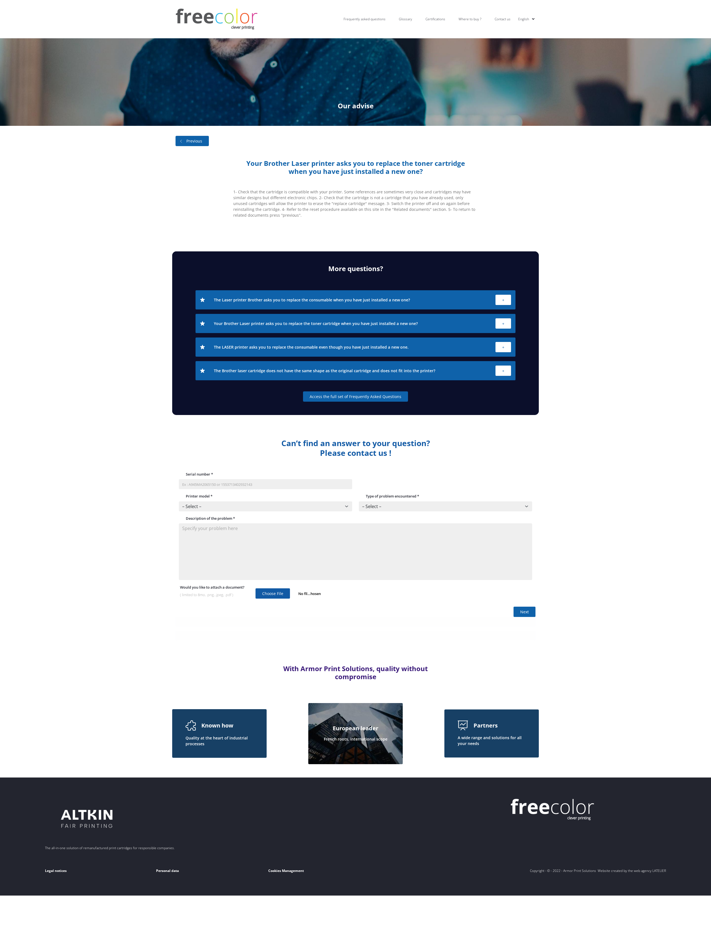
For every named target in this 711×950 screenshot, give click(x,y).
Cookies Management (286, 870)
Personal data (167, 870)
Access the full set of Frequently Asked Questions (355, 396)
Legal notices (56, 870)
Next (524, 611)
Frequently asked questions (364, 19)
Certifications (435, 19)
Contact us (502, 19)
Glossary (405, 19)
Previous (194, 141)
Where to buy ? (470, 19)
